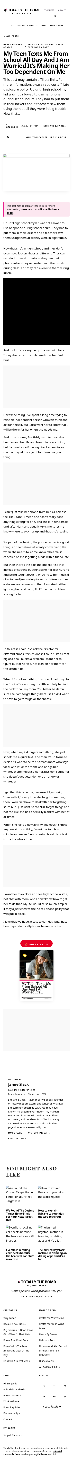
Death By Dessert (49, 1334)
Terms (19, 1469)
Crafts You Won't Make (51, 1318)
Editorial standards (14, 1389)
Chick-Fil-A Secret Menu (16, 1361)
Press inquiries (11, 1407)
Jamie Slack (18, 1084)
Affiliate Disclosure (38, 1470)
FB (54, 1396)
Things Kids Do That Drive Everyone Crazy (45, 45)
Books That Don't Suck (15, 1340)
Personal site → (18, 1138)
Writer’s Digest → (39, 1133)
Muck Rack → (16, 1133)
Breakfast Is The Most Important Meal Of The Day (16, 1350)
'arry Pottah (9, 1318)
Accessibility (61, 1469)
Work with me (11, 1401)
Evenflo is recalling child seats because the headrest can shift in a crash (20, 1254)
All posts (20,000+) (49, 1366)
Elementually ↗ (12, 1413)
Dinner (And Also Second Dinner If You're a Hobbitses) (53, 1350)
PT (65, 1385)
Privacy (8, 1469)
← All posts (11, 36)
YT (44, 1396)
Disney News (46, 1361)
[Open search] (55, 16)
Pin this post (36, 944)
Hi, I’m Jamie (10, 1383)
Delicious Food (47, 1340)
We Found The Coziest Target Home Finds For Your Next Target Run (20, 1215)
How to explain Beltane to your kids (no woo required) (51, 1213)
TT (54, 1385)
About (62, 10)
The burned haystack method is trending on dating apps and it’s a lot (52, 1254)
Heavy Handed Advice (12, 45)
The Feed (49, 10)
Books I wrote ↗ (12, 1395)
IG (44, 1385)
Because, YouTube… (14, 1323)
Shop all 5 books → (12, 1435)
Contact (7, 1419)
